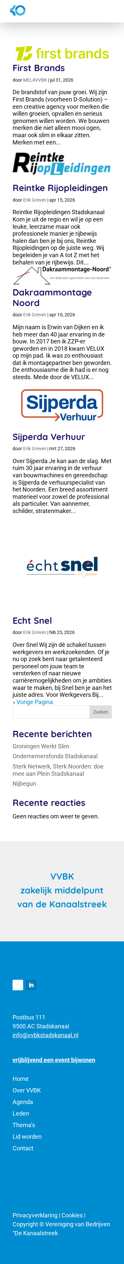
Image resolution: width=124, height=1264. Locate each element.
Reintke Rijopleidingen (60, 187)
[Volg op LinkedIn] (31, 985)
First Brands (39, 67)
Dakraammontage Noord (52, 297)
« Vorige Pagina (33, 701)
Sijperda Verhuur (49, 436)
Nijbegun (24, 783)
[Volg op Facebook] (18, 985)
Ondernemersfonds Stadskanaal (55, 756)
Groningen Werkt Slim (42, 746)
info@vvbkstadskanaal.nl (45, 1035)
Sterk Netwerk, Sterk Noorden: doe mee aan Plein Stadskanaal (58, 770)
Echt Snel (32, 620)
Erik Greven (34, 200)
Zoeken (100, 712)
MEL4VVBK (35, 80)
